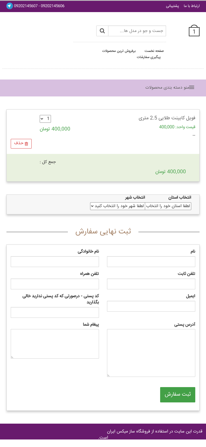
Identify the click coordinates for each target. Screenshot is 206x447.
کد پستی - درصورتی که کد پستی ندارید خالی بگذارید (61, 299)
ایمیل (190, 296)
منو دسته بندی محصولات (167, 87)
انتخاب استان (179, 198)
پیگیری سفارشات (149, 57)
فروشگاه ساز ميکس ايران (128, 431)
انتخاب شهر (135, 198)
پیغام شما (91, 325)
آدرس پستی (184, 325)
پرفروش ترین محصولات (119, 51)
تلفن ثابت (186, 274)
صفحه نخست (154, 51)
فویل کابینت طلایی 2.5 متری (167, 118)
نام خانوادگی (88, 252)
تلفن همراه (89, 274)
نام (193, 252)
